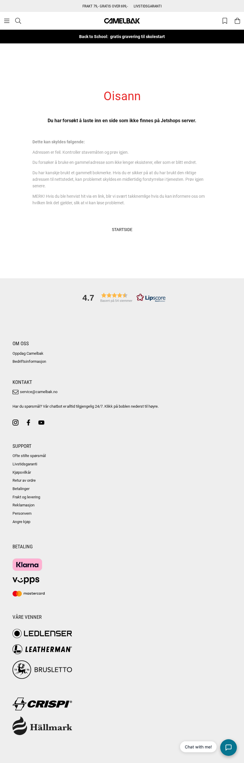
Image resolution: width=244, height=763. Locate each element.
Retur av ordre (24, 480)
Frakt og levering (26, 496)
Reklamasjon (23, 505)
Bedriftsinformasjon (29, 361)
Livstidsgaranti (24, 463)
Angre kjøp (21, 521)
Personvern (22, 513)
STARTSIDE (122, 229)
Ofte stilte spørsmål (29, 455)
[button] (122, 297)
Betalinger (20, 488)
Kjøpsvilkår (21, 472)
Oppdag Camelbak (27, 353)
